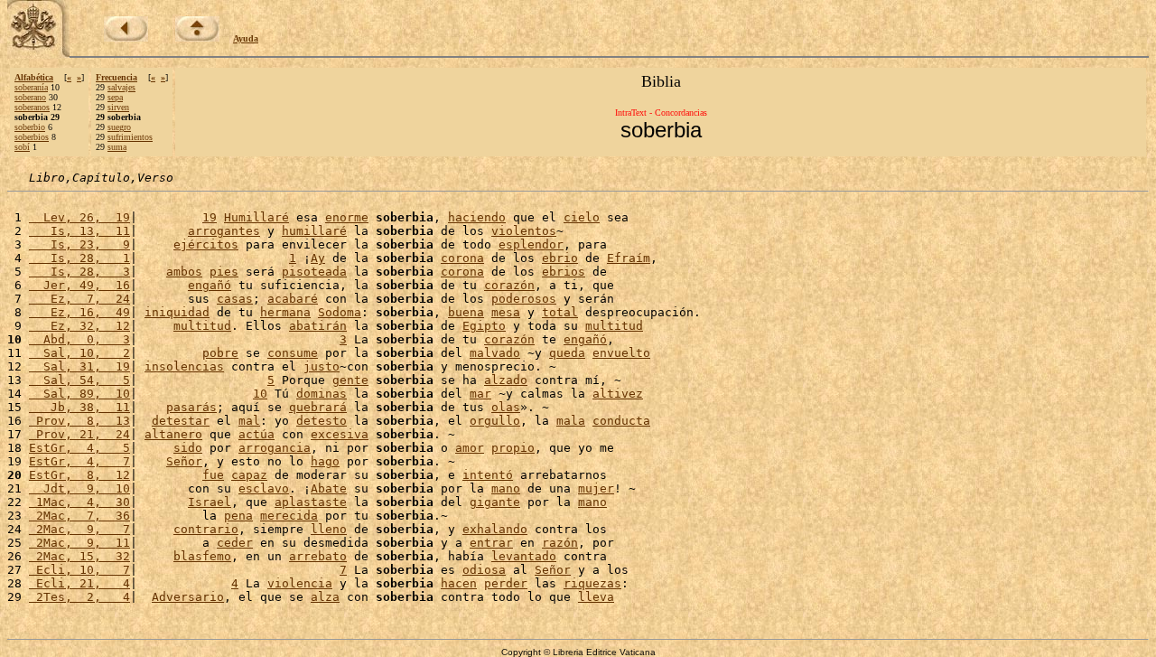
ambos (184, 271)
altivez (617, 393)
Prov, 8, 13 (79, 420)
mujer (596, 488)
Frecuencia (116, 77)
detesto (321, 420)
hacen (459, 583)
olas (505, 407)
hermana (285, 312)
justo (321, 366)
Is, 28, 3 (79, 271)
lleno (329, 529)
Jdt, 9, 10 (79, 488)
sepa (115, 97)
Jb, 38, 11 (79, 407)
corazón (509, 285)
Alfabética (33, 77)
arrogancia (274, 448)
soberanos (32, 107)
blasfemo (202, 556)
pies (224, 271)
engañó (209, 285)
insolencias (184, 366)
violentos (523, 231)
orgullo (495, 420)
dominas (321, 393)
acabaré (292, 298)
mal (249, 420)
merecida (289, 515)
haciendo (477, 217)
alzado (505, 380)
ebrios (563, 271)
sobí (22, 147)
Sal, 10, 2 (79, 353)
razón (560, 542)
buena (466, 312)
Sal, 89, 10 (79, 393)
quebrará (318, 407)
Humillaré (256, 217)
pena (238, 515)
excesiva (339, 434)
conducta (621, 420)
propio (513, 448)
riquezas (592, 583)
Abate (329, 488)
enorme (346, 217)
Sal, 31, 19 (79, 366)
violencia (299, 583)
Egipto (484, 326)
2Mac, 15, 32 (79, 556)
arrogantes (224, 231)
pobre (220, 353)
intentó (487, 475)
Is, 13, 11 (79, 231)
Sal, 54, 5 (79, 380)
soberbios (31, 137)
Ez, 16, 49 (79, 312)
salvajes (121, 87)
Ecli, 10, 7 (79, 570)
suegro (119, 127)
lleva (596, 597)
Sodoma (339, 312)
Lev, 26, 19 (79, 217)
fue (213, 475)
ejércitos (205, 244)
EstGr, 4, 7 (79, 461)
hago (325, 461)
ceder (235, 542)
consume (292, 353)
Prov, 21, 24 (79, 434)
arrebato (318, 556)
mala (570, 420)
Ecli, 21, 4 (79, 583)
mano (505, 488)
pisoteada (314, 271)
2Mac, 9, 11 (79, 542)
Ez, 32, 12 (79, 326)
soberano (30, 97)
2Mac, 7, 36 (79, 515)
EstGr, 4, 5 (79, 448)
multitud (202, 326)
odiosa (484, 570)
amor (469, 448)
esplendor (531, 244)
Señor (184, 461)
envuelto (621, 353)
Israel (209, 502)
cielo (582, 217)
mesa (505, 312)
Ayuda (245, 38)
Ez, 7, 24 (79, 298)
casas (235, 298)
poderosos (523, 298)
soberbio (29, 127)
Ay (318, 258)
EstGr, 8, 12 (79, 475)
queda (567, 353)
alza (325, 597)
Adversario (188, 597)
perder (505, 583)
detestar (181, 420)
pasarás (191, 407)
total (560, 312)
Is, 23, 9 (79, 244)
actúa (256, 434)
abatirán (318, 326)
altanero (173, 434)
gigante (495, 502)
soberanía (31, 87)
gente (350, 380)
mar (480, 393)
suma (116, 147)
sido (187, 448)
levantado (523, 556)
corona (462, 258)
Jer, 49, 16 (79, 285)
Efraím (628, 258)
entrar (491, 542)
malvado (495, 353)
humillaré (314, 231)
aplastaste (311, 502)
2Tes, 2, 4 (79, 597)
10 (260, 393)
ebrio (560, 258)
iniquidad (177, 312)
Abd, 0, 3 (79, 339)
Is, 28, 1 (79, 258)
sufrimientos (130, 137)
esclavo (263, 488)
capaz (249, 475)
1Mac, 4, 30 (79, 502)
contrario (205, 529)
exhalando (494, 529)
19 (209, 217)
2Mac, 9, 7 (79, 529)
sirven (118, 107)
